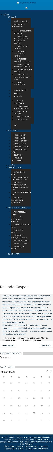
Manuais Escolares (21, 241)
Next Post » (46, 345)
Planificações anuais (17, 247)
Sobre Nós (18, 96)
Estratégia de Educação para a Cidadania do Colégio (21, 39)
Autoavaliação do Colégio (23, 70)
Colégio (12, 17)
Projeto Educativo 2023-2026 (22, 32)
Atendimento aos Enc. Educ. (21, 226)
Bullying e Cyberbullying (17, 159)
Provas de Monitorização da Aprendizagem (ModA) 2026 (19, 186)
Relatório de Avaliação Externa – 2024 (22, 77)
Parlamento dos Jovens (19, 151)
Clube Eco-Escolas (21, 147)
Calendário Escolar (17, 231)
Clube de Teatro (20, 144)
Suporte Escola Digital (18, 213)
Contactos (13, 254)
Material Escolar (20, 244)
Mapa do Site (31, 446)
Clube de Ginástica (21, 141)
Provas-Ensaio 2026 (18, 173)
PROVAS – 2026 (14, 167)
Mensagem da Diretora (20, 112)
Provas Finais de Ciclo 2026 (21, 193)
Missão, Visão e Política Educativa (21, 107)
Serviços (17, 93)
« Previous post (8, 345)
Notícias (12, 165)
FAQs (15, 125)
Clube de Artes (19, 138)
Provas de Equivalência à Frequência (17, 200)
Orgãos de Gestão (21, 21)
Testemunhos (22, 120)
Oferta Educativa (20, 91)
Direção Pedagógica (19, 102)
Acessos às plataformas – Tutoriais (16, 219)
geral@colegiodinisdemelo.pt (11, 442)
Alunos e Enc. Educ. (18, 207)
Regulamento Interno (20, 47)
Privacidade (43, 446)
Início (6, 14)
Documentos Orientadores (17, 25)
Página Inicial (9, 446)
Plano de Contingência (19, 83)
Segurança (18, 155)
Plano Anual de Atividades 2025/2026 (22, 65)
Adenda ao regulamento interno (19, 53)
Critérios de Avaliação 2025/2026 (22, 60)
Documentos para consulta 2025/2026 (19, 178)
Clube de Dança (20, 135)
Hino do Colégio (23, 117)
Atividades (13, 130)
